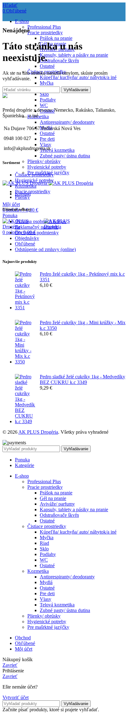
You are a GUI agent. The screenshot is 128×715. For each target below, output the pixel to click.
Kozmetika (25, 186)
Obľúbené (25, 243)
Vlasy (45, 599)
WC (44, 105)
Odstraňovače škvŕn (59, 60)
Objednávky (27, 238)
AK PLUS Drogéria (38, 432)
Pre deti (47, 139)
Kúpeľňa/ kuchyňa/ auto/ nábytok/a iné (78, 77)
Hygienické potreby (46, 167)
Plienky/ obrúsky (44, 161)
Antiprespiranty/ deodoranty (67, 122)
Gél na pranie (53, 498)
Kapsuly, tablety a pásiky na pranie (74, 55)
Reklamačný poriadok (36, 227)
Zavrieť (9, 665)
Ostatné (47, 66)
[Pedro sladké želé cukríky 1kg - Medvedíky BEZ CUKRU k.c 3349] (25, 399)
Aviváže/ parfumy (57, 504)
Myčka (46, 83)
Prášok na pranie (56, 38)
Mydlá (46, 582)
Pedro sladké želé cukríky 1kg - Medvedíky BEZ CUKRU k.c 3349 (82, 379)
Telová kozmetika (57, 150)
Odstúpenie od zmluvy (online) (45, 249)
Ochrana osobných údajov (40, 221)
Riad (44, 543)
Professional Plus (44, 27)
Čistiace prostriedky (34, 174)
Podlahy (48, 99)
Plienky (22, 197)
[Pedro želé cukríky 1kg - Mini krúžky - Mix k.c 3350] (25, 342)
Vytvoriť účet (15, 697)
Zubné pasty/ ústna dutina (65, 155)
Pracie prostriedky (45, 32)
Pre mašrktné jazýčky (48, 627)
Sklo (44, 94)
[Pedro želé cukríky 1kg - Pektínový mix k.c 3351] (25, 291)
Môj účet (23, 649)
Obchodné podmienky (37, 232)
